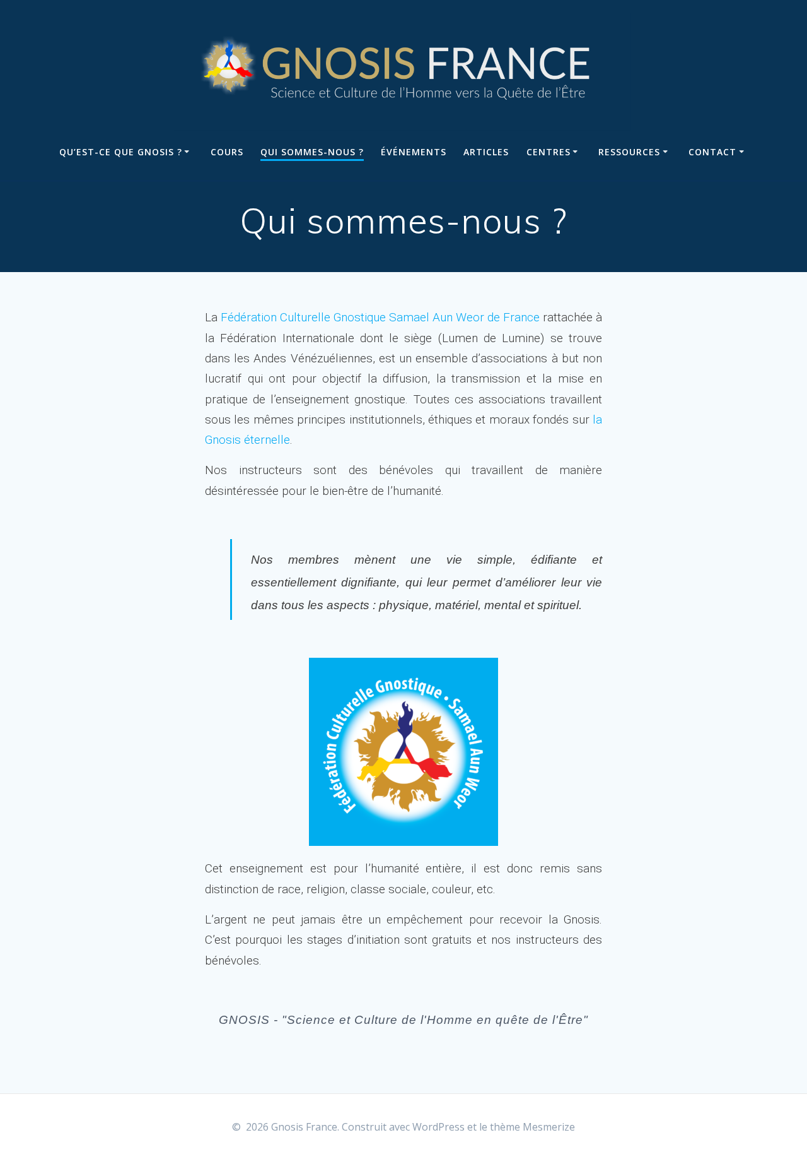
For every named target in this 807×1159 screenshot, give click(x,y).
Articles (486, 152)
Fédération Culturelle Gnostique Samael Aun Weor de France (380, 317)
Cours (227, 152)
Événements (413, 152)
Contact (712, 152)
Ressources (629, 152)
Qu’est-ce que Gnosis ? (120, 152)
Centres (548, 152)
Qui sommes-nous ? (312, 152)
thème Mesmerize (532, 1127)
